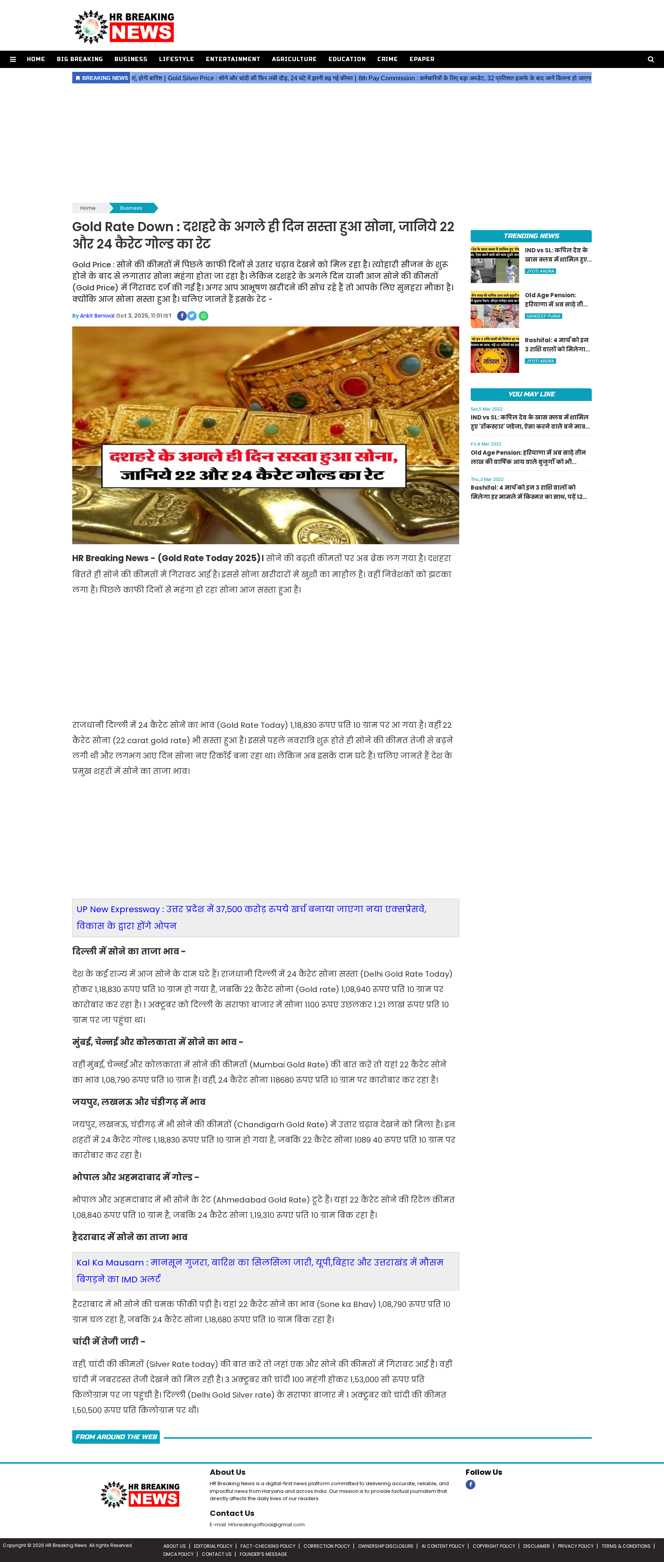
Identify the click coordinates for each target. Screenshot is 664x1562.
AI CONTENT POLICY (443, 1546)
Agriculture (294, 59)
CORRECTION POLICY (327, 1546)
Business (131, 59)
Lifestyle (176, 59)
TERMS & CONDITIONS (626, 1546)
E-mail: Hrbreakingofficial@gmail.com (257, 1524)
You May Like (531, 394)
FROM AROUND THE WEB (116, 1437)
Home (36, 59)
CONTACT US (217, 1554)
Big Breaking (80, 59)
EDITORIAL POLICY (213, 1546)
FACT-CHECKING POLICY (268, 1546)
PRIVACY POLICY (576, 1546)
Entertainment (233, 59)
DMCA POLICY (178, 1554)
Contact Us (232, 1513)
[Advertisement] (332, 143)
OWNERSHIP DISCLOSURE (385, 1546)
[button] (13, 59)
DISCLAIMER (536, 1546)
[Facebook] (470, 1484)
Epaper (422, 59)
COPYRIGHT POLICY (494, 1546)
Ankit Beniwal (97, 316)
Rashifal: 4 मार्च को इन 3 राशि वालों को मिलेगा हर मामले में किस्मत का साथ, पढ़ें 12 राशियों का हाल (527, 497)
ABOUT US (174, 1546)
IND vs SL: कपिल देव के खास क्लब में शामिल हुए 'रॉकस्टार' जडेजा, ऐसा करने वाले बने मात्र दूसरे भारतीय (530, 426)
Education (347, 59)
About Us (228, 1472)
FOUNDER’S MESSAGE (263, 1554)
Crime (387, 59)
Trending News (531, 236)
